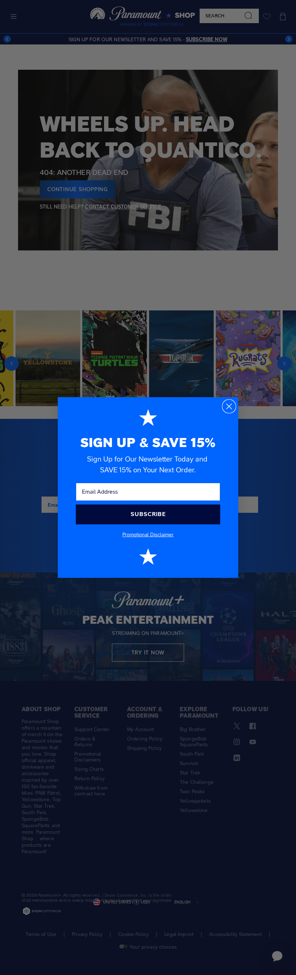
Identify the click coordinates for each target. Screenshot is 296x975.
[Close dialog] (229, 406)
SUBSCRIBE (148, 514)
